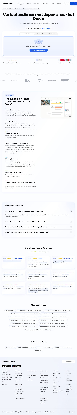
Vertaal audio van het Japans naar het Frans (52, 323)
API (2, 381)
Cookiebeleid (27, 412)
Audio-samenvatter (19, 396)
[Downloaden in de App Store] (6, 366)
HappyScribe (6, 8)
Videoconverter (44, 380)
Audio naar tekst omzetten (25, 347)
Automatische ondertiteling (62, 347)
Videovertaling (18, 384)
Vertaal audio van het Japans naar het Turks (24, 323)
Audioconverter (44, 382)
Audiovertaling (18, 382)
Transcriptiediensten (7, 377)
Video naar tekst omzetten (44, 347)
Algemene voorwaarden (8, 412)
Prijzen (52, 3)
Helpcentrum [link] (69, 389)
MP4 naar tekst (18, 389)
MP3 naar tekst (18, 387)
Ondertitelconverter (45, 377)
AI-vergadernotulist (6, 374)
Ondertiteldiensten (6, 379)
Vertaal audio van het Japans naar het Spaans (52, 320)
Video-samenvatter (20, 398)
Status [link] (67, 391)
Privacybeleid (18, 412)
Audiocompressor (44, 385)
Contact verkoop (67, 3)
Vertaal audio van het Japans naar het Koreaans (53, 326)
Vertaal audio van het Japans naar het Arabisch (22, 317)
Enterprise (44, 3)
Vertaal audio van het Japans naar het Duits (53, 313)
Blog (67, 394)
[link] (38, 28)
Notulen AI (38, 350)
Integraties (4, 384)
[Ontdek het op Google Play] (16, 366)
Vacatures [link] (68, 384)
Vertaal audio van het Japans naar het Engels (58, 310)
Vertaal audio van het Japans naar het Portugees (24, 313)
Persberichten (69, 387)
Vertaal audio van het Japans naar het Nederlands (52, 317)
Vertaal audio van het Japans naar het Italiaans (22, 326)
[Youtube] (74, 412)
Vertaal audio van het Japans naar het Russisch (23, 320)
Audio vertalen (13, 8)
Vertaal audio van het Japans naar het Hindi (29, 310)
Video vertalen (10, 347)
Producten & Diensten (20, 3)
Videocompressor (44, 387)
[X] (72, 412)
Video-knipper (44, 398)
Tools (27, 3)
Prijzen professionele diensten (69, 380)
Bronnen (35, 3)
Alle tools (42, 403)
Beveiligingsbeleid (36, 412)
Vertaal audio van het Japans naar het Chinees (37, 329)
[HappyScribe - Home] (7, 3)
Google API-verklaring (48, 412)
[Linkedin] (69, 412)
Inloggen (59, 3)
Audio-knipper (43, 400)
